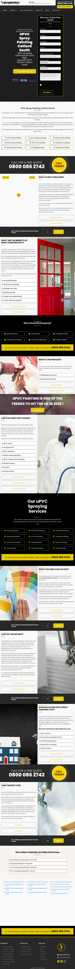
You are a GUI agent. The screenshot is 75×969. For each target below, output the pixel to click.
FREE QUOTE (44, 946)
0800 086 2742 (27, 166)
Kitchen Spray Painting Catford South (14, 893)
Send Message (47, 92)
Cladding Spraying (26, 946)
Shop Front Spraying (26, 949)
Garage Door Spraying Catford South (37, 885)
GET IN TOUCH (37, 410)
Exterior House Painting (19, 306)
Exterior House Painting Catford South (14, 889)
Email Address (44, 41)
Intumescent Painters (27, 954)
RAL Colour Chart (26, 10)
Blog (47, 10)
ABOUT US (39, 10)
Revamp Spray (19, 825)
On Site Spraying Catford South (60, 884)
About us (43, 951)
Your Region (43, 66)
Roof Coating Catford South (60, 893)
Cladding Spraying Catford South (38, 892)
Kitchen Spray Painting (18, 489)
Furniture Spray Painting (56, 390)
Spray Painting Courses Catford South (61, 890)
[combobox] (50, 62)
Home (5, 10)
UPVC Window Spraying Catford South (14, 885)
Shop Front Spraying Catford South (62, 882)
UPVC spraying (19, 831)
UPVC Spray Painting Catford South (15, 882)
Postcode (42, 47)
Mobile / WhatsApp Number (47, 54)
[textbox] (49, 62)
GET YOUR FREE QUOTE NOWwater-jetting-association (24, 72)
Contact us (56, 10)
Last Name (43, 35)
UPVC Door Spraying (18, 683)
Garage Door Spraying (18, 477)
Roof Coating (6, 964)
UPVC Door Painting (56, 223)
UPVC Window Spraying (56, 217)
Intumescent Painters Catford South (62, 887)
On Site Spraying (26, 951)
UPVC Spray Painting (8, 946)
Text (41, 72)
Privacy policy (44, 959)
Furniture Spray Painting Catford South (38, 889)
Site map (43, 956)
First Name (43, 29)
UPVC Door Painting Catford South (38, 882)
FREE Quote (48, 232)
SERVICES (12, 10)
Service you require (45, 60)
